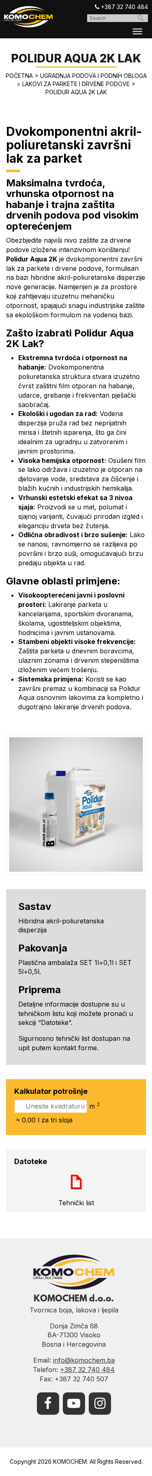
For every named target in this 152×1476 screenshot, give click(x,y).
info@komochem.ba (84, 1360)
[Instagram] (100, 1403)
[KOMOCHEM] (28, 16)
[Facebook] (48, 1403)
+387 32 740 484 (123, 6)
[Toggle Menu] (137, 31)
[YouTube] (74, 1403)
